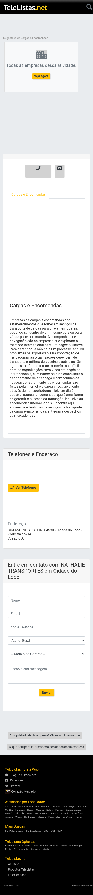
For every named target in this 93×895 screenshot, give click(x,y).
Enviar (46, 692)
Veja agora (41, 76)
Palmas (78, 817)
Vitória (18, 817)
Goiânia (40, 810)
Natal (29, 813)
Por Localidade (33, 831)
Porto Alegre (69, 806)
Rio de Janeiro (25, 806)
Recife (30, 810)
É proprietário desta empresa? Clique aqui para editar (44, 735)
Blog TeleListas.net (23, 775)
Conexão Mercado (23, 791)
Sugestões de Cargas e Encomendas (25, 38)
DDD (46, 831)
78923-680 (16, 538)
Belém (49, 810)
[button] (38, 171)
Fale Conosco (17, 875)
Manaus (59, 810)
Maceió (8, 813)
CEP (59, 831)
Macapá (42, 817)
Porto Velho (54, 817)
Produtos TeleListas (21, 869)
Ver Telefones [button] (25, 487)
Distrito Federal (40, 845)
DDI (53, 831)
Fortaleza (20, 810)
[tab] (28, 195)
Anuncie (13, 864)
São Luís (19, 813)
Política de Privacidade (82, 885)
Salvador (82, 806)
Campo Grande (73, 810)
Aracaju (9, 817)
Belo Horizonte (42, 806)
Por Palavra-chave (14, 831)
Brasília (56, 806)
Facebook (16, 780)
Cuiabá (64, 813)
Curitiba (9, 810)
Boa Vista (67, 817)
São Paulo (10, 806)
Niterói (64, 845)
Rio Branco (29, 817)
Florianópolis (77, 813)
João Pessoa (41, 813)
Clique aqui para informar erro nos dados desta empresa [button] (46, 747)
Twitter (15, 786)
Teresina (54, 813)
